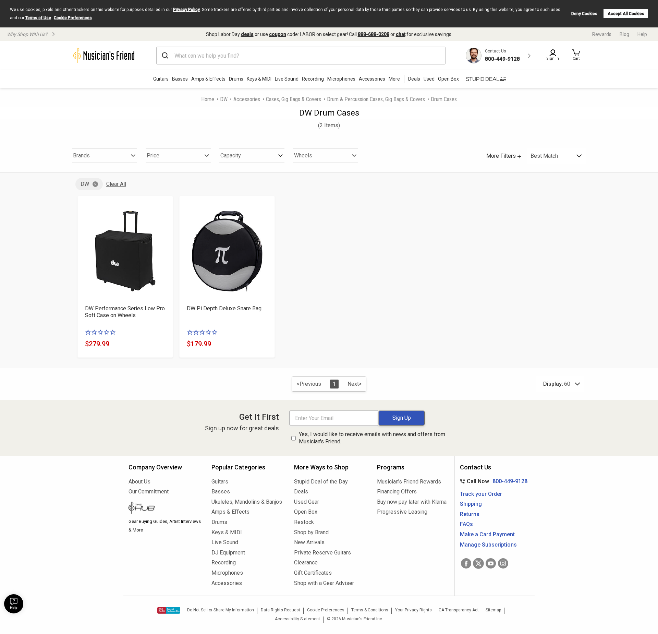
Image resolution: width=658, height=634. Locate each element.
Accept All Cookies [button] (626, 13)
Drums (236, 79)
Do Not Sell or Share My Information (220, 610)
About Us (139, 481)
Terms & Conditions (369, 610)
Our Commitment (149, 491)
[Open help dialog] (13, 603)
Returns (469, 514)
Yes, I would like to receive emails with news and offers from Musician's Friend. (372, 438)
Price (153, 155)
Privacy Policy (186, 9)
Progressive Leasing (402, 512)
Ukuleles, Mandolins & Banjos (246, 502)
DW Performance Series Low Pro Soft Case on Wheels (125, 312)
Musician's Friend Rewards (409, 481)
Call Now (492, 481)
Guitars (161, 79)
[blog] (165, 508)
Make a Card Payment (487, 534)
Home (207, 99)
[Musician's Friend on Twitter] (478, 563)
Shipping (471, 504)
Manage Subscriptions (488, 544)
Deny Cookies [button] (584, 13)
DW (224, 99)
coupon (277, 34)
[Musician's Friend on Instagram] (503, 563)
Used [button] (429, 79)
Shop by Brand (311, 532)
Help (642, 34)
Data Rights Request (280, 610)
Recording (313, 79)
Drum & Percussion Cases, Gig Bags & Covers (376, 99)
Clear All (116, 184)
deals (247, 34)
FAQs (466, 524)
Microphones (341, 79)
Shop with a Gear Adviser (324, 583)
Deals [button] (414, 79)
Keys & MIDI (259, 79)
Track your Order (481, 494)
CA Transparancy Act (459, 610)
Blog (624, 34)
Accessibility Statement (297, 619)
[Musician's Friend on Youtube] (491, 563)
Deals (301, 491)
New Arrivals (309, 542)
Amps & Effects (208, 79)
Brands (81, 155)
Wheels (303, 155)
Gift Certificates (313, 573)
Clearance (306, 562)
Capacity (230, 155)
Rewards (601, 34)
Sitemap (493, 610)
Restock (304, 522)
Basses (180, 79)
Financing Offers (397, 491)
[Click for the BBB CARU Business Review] (168, 610)
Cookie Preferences (73, 17)
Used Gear (306, 502)
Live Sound (286, 79)
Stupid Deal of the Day (321, 481)
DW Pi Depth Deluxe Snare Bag (224, 308)
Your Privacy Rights (413, 610)
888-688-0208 (373, 34)
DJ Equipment (228, 552)
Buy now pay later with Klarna (412, 502)
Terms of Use (38, 17)
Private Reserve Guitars (322, 552)
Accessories (372, 79)
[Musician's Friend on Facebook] (466, 563)
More (394, 79)
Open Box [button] (448, 79)
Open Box (305, 512)
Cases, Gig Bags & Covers (293, 99)
